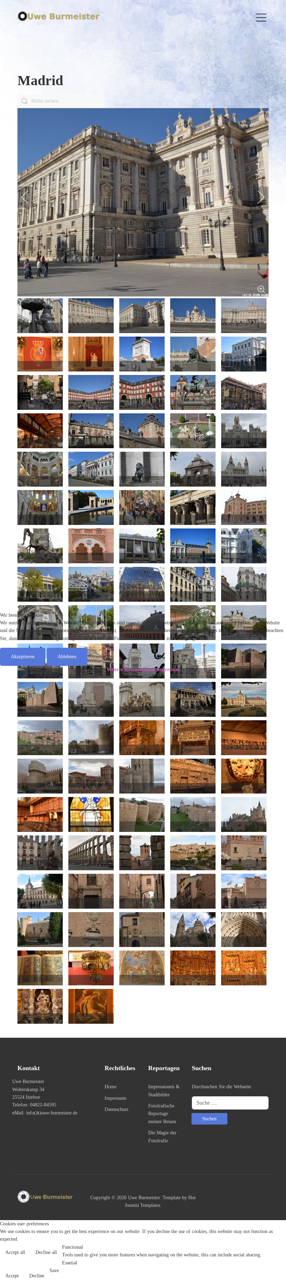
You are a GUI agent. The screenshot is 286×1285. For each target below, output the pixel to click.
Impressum (168, 669)
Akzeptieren (23, 656)
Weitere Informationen (131, 669)
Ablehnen (67, 656)
